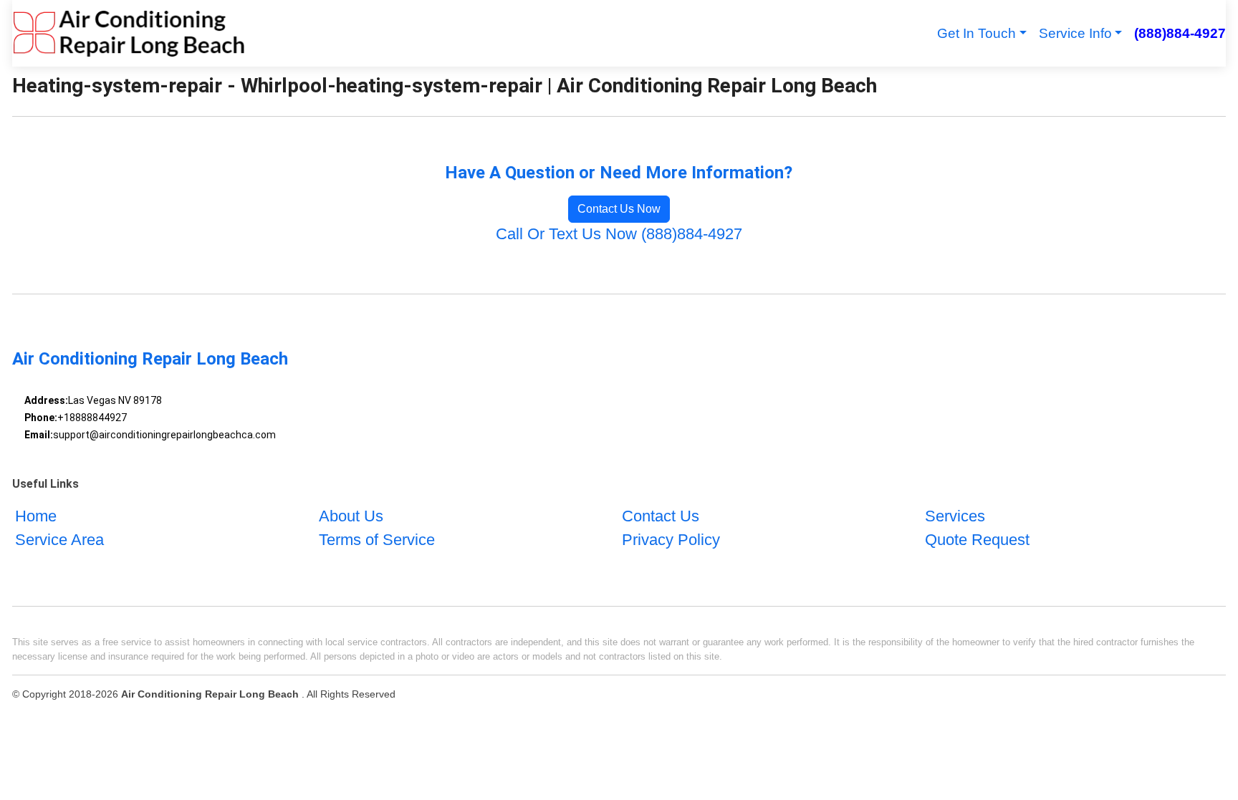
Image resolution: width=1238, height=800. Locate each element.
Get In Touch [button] (976, 33)
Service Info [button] (1075, 33)
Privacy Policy (671, 540)
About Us (351, 516)
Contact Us (660, 516)
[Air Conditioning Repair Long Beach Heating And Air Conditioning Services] (128, 33)
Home (36, 516)
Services (955, 516)
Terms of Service (377, 540)
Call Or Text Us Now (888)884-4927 (619, 234)
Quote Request (977, 540)
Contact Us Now (619, 209)
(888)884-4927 (1179, 33)
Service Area (59, 540)
